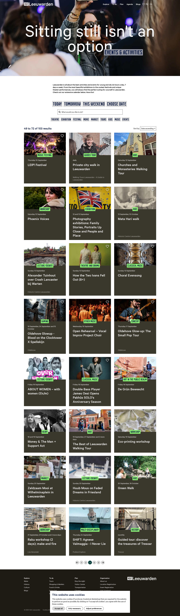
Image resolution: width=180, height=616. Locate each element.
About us (103, 581)
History (26, 584)
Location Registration (108, 584)
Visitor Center (80, 584)
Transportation (80, 587)
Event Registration (107, 587)
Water (26, 581)
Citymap (78, 590)
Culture (26, 587)
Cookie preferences (49, 610)
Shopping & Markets (56, 584)
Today (57, 103)
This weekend (94, 103)
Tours (51, 581)
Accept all (59, 608)
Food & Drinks (54, 587)
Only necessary (74, 608)
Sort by (136, 128)
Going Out (53, 590)
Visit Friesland (105, 590)
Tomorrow (72, 103)
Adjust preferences (94, 608)
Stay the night (80, 581)
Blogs (26, 590)
